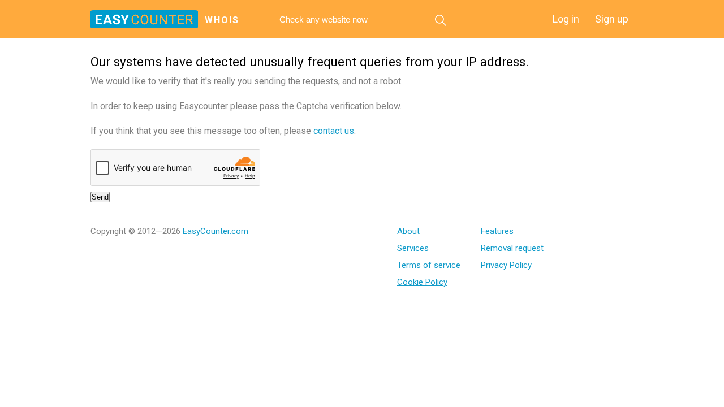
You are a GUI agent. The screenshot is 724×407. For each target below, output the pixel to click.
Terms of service (428, 265)
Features (497, 231)
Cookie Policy (422, 282)
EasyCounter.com (215, 231)
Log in (566, 19)
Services (413, 248)
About (408, 231)
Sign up (611, 19)
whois (222, 20)
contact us (333, 130)
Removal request (512, 248)
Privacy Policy (506, 265)
